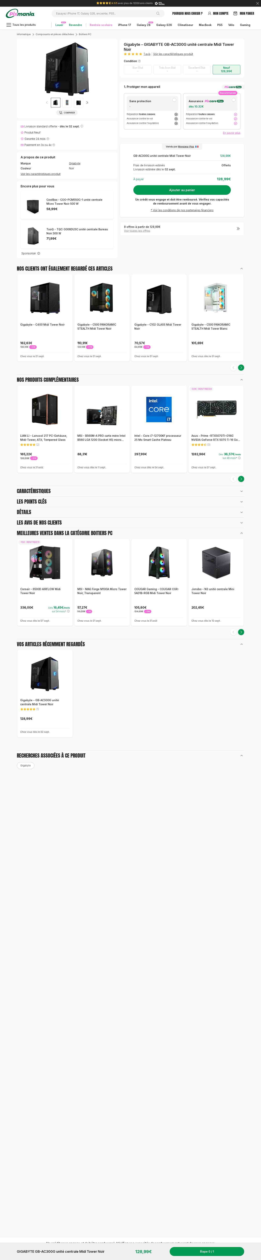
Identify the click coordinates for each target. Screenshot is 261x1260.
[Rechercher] (159, 13)
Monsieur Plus (186, 146)
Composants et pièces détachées (55, 34)
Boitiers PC (85, 34)
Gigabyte (74, 163)
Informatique (24, 34)
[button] (87, 102)
